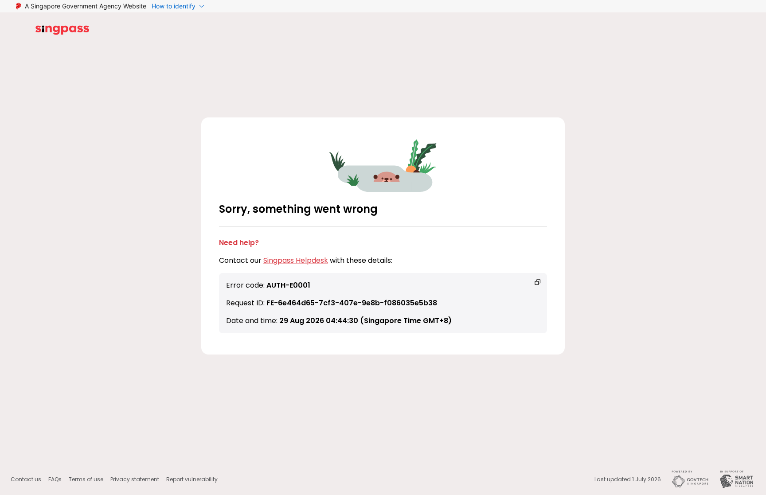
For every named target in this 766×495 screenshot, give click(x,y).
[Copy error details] (537, 282)
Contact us (26, 479)
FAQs (55, 479)
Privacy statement (134, 479)
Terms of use (86, 479)
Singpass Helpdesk (295, 260)
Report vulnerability (192, 479)
